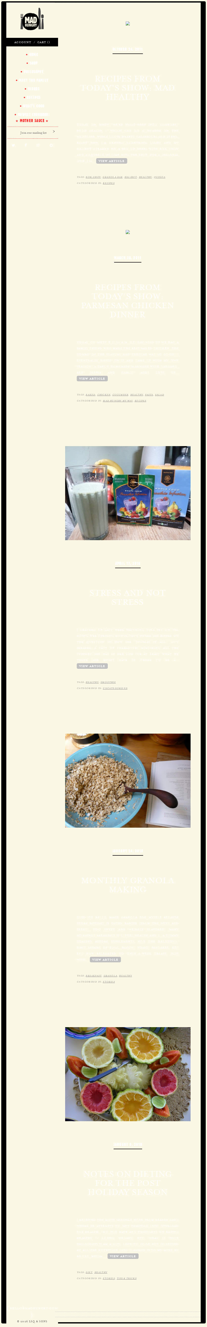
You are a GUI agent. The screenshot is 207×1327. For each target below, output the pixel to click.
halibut (130, 177)
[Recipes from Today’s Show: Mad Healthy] (128, 22)
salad (159, 394)
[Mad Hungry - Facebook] (25, 145)
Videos (34, 88)
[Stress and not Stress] (128, 492)
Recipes (108, 183)
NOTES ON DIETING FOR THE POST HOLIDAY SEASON (128, 1183)
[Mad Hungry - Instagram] (38, 145)
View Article (112, 160)
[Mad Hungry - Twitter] (13, 145)
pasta (149, 394)
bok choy (93, 177)
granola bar (112, 177)
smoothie (108, 682)
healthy (145, 177)
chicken (103, 394)
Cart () (43, 42)
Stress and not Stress (128, 597)
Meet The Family (33, 80)
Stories (109, 981)
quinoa (159, 177)
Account (22, 42)
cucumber (120, 394)
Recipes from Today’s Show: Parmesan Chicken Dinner (127, 301)
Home (33, 54)
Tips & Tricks (127, 1278)
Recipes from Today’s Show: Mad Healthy (127, 87)
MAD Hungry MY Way (118, 400)
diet (89, 1272)
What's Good (33, 105)
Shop (34, 63)
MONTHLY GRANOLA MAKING (127, 885)
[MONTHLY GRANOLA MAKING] (128, 780)
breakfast (93, 975)
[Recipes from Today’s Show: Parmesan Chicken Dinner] (128, 231)
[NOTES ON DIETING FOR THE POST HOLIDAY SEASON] (128, 1073)
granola (110, 975)
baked (90, 394)
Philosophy (34, 71)
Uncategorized (115, 688)
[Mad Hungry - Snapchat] (51, 145)
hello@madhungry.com (34, 1308)
